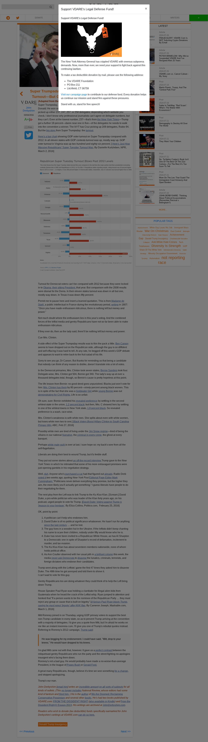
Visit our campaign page (74, 94)
